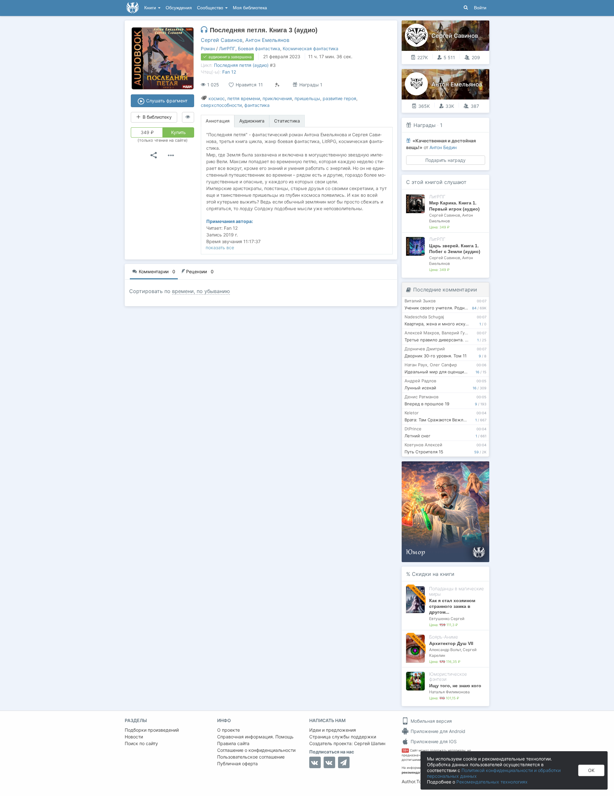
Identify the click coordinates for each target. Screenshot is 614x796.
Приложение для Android (437, 731)
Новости (134, 736)
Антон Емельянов (267, 40)
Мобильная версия (430, 721)
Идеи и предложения (332, 730)
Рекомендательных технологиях (492, 781)
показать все (220, 247)
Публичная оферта (237, 763)
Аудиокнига (251, 120)
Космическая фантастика (310, 48)
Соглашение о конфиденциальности (256, 750)
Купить (178, 132)
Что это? (447, 468)
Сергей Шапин (369, 743)
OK (591, 770)
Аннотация (218, 120)
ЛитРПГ (227, 48)
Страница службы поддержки (342, 736)
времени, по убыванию (201, 291)
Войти (480, 7)
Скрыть (475, 468)
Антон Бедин (443, 147)
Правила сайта (233, 743)
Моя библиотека (250, 7)
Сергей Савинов (221, 40)
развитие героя (339, 98)
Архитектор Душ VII (451, 643)
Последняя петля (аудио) (241, 65)
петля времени (243, 98)
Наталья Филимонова (449, 691)
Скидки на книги (433, 574)
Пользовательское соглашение (251, 757)
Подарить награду (445, 160)
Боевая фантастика (259, 48)
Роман (208, 48)
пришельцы (307, 98)
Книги (150, 7)
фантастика (257, 105)
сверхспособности (221, 105)
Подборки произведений (152, 730)
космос (217, 98)
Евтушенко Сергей (446, 618)
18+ (405, 750)
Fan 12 (229, 72)
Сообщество (210, 7)
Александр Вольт (445, 649)
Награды (424, 125)
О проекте (228, 730)
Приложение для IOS (433, 741)
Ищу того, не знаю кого (455, 685)
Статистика (287, 120)
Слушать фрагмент (166, 100)
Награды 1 (310, 84)
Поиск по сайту (141, 743)
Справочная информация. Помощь (255, 736)
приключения (277, 98)
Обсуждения (179, 7)
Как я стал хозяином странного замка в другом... (452, 606)
